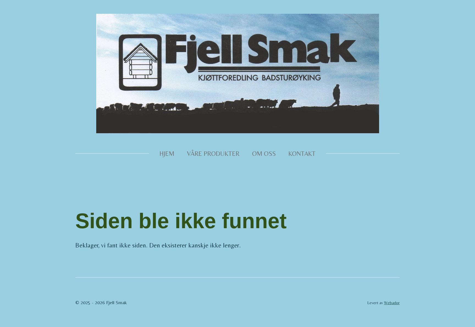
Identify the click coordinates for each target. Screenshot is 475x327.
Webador (392, 302)
